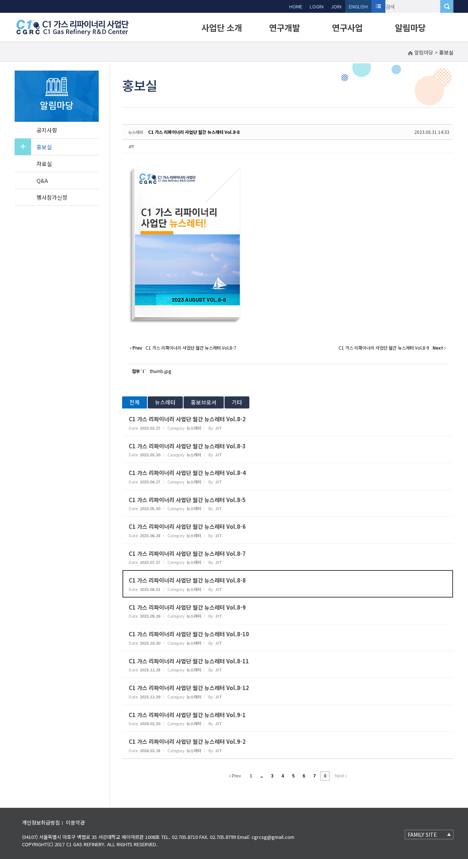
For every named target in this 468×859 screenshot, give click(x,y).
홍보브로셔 (203, 402)
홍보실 (44, 147)
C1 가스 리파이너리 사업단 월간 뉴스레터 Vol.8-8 (193, 132)
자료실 (44, 163)
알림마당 (410, 27)
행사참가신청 (52, 197)
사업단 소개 (221, 27)
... (261, 776)
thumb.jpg (160, 371)
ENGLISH (358, 6)
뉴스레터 (165, 402)
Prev (236, 776)
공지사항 (47, 130)
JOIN (336, 6)
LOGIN (317, 6)
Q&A (42, 180)
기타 (237, 402)
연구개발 (284, 27)
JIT (131, 146)
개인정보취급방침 (41, 822)
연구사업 (347, 27)
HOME (295, 6)
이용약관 (75, 822)
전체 (134, 402)
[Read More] (287, 422)
